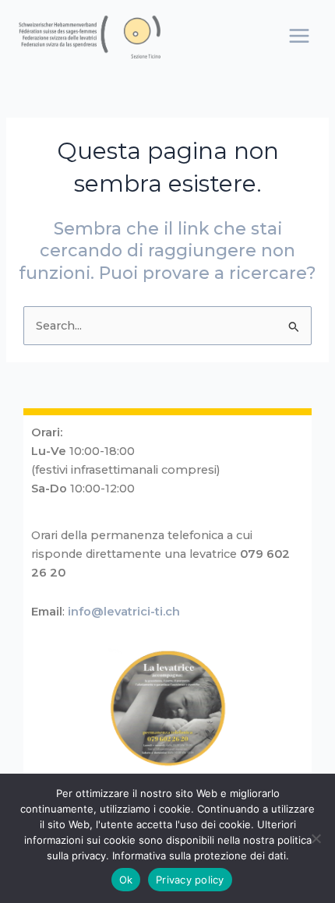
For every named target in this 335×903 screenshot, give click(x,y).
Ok (126, 879)
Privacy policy (190, 879)
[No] (315, 838)
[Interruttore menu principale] (299, 36)
